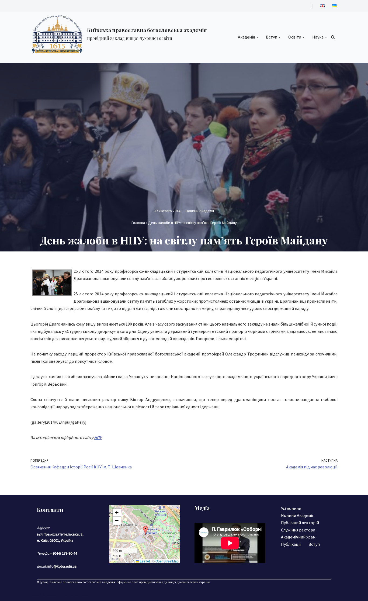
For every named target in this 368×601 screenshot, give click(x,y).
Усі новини (291, 508)
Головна (138, 222)
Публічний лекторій (300, 522)
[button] (257, 37)
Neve (35, 594)
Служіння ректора (298, 530)
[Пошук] (333, 37)
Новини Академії (200, 210)
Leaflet (144, 561)
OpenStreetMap (167, 561)
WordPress (78, 594)
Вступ (314, 544)
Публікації (291, 544)
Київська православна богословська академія (82, 582)
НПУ (98, 437)
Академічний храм (298, 537)
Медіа (202, 508)
